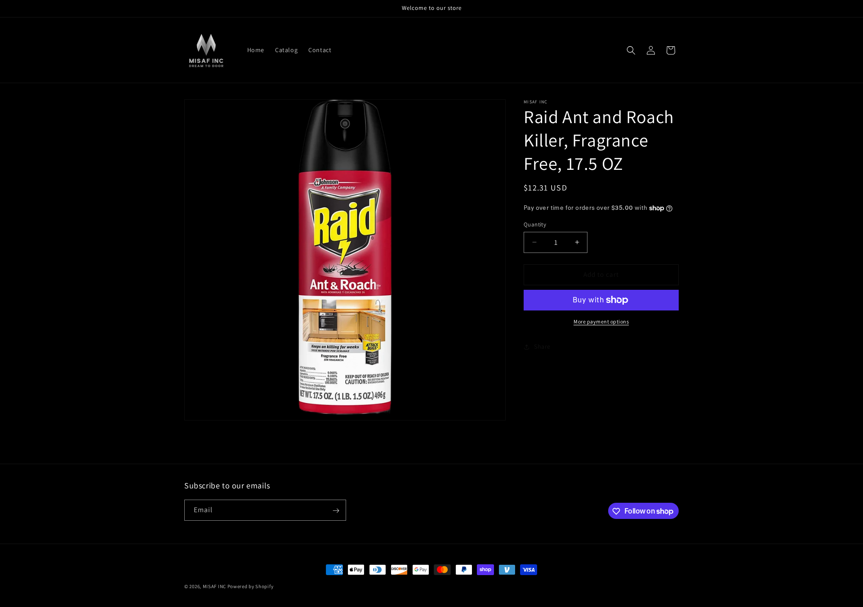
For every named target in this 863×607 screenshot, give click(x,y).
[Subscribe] (336, 510)
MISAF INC (214, 586)
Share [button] (542, 346)
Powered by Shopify (250, 586)
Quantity (535, 224)
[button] (631, 50)
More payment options (601, 321)
